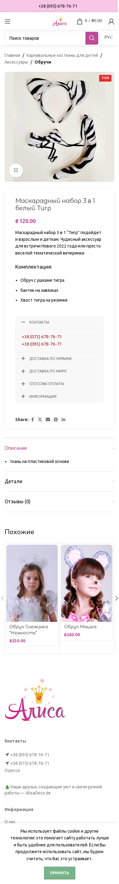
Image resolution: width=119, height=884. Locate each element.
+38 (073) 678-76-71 (42, 336)
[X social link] (40, 420)
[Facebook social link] (32, 420)
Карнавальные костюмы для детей (62, 55)
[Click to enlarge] (16, 170)
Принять (59, 873)
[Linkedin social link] (63, 420)
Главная (12, 55)
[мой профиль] (111, 21)
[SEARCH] (91, 38)
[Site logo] (59, 20)
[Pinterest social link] (56, 420)
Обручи (42, 62)
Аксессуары (16, 62)
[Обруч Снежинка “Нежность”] (32, 583)
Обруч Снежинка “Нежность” (28, 630)
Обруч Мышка (80, 626)
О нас (10, 821)
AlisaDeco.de (38, 792)
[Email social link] (48, 420)
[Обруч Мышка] (86, 583)
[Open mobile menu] (8, 21)
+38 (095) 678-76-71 (42, 344)
